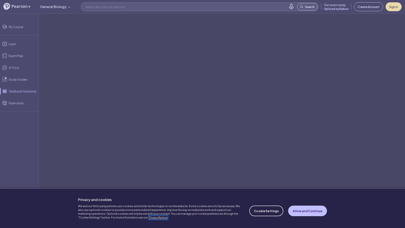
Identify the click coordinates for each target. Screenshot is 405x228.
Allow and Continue (307, 211)
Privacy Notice (158, 217)
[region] (202, 208)
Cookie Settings (266, 211)
